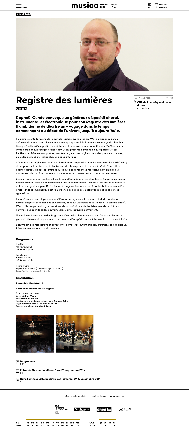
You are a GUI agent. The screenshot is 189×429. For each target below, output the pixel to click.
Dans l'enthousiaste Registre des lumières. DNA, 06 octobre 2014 (60, 379)
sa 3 (110, 424)
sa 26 (62, 424)
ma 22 (42, 424)
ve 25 (57, 424)
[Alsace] (126, 409)
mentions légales (98, 396)
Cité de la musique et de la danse (154, 103)
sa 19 (32, 424)
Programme (27, 361)
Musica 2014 (23, 14)
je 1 (101, 424)
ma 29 (72, 424)
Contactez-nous (117, 396)
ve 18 (28, 424)
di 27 (67, 424)
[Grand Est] (104, 409)
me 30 (77, 424)
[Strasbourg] (82, 409)
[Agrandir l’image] (35, 334)
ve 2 (105, 424)
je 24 (52, 424)
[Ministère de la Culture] (61, 409)
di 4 (114, 424)
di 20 (37, 424)
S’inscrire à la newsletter (76, 396)
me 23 (47, 424)
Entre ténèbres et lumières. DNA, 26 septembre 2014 (52, 370)
